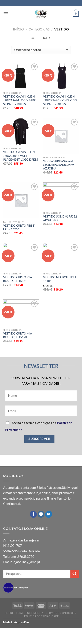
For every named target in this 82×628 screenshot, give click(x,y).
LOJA (19, 612)
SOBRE (9, 612)
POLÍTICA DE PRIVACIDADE (41, 616)
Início (18, 29)
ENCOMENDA (35, 612)
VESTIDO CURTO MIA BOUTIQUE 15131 (17, 279)
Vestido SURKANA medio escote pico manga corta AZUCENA (59, 164)
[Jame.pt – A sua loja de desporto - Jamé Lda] (41, 13)
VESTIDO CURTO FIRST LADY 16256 (19, 227)
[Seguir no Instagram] (41, 514)
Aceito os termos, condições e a (38, 426)
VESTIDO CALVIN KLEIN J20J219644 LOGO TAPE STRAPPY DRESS (19, 100)
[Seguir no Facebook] (33, 514)
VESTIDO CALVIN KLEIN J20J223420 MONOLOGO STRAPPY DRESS (60, 100)
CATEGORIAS (39, 29)
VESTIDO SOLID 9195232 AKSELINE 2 (60, 218)
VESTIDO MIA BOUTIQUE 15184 (60, 279)
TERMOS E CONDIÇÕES (61, 612)
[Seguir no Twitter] (48, 514)
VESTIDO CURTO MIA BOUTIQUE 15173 (17, 335)
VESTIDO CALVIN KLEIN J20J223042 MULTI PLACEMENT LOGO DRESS (20, 155)
